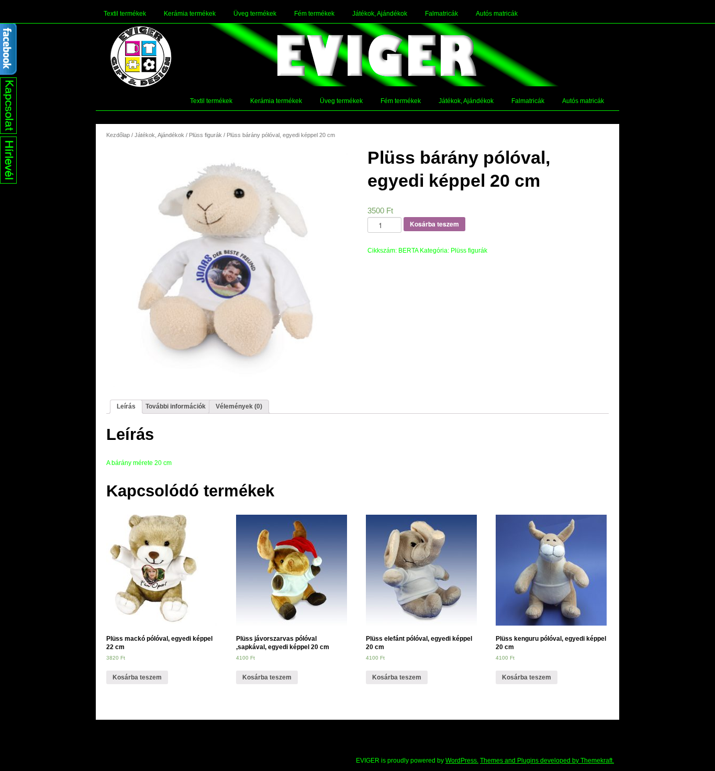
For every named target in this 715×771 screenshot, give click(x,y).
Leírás (126, 406)
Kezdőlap (118, 135)
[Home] (141, 56)
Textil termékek (125, 13)
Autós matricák (497, 13)
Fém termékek (314, 13)
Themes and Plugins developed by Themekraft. (547, 760)
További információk (176, 406)
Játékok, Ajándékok (379, 13)
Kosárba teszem (434, 224)
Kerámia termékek (190, 13)
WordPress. (461, 760)
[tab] (126, 407)
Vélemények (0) (239, 406)
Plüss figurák (205, 135)
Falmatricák (441, 13)
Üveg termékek (254, 13)
